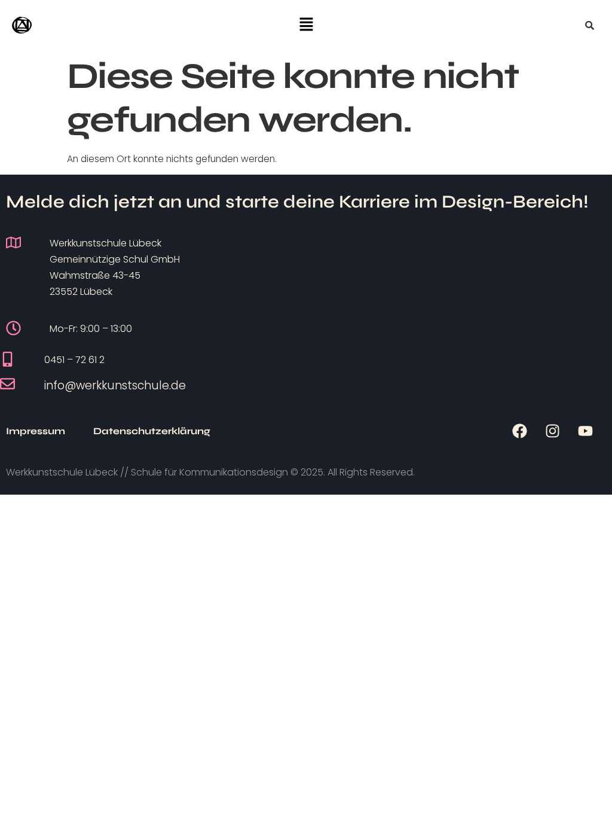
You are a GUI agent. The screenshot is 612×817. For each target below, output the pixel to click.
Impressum (35, 431)
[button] (306, 25)
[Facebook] (519, 431)
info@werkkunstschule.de (115, 385)
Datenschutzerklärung (151, 431)
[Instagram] (552, 431)
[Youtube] (585, 431)
